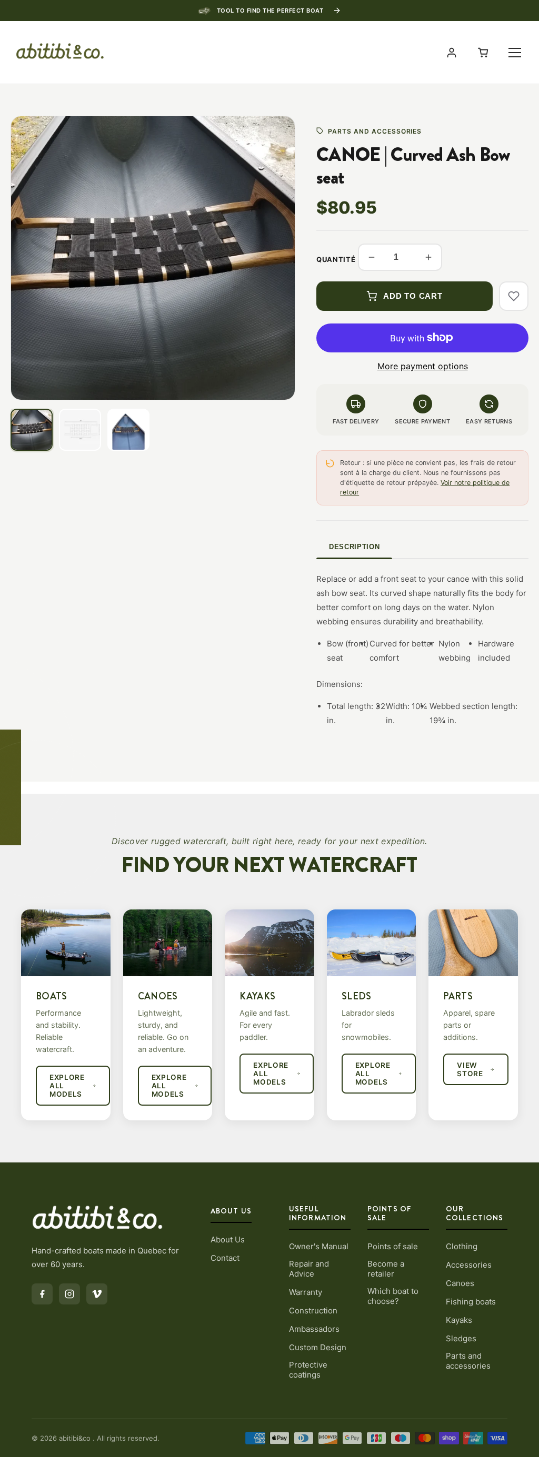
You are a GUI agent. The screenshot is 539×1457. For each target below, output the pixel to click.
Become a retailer (385, 1269)
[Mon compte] (451, 52)
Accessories (469, 1265)
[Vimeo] (96, 1293)
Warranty (305, 1292)
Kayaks (459, 1320)
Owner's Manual (318, 1246)
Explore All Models (67, 1085)
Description (354, 547)
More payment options (422, 366)
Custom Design (317, 1347)
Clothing (461, 1246)
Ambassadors (314, 1329)
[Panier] (483, 52)
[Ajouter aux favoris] (513, 296)
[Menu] (514, 52)
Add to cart (412, 295)
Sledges (461, 1338)
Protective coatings (308, 1370)
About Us (228, 1239)
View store (470, 1069)
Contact (225, 1258)
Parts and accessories (468, 1361)
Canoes (460, 1283)
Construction (313, 1311)
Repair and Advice (309, 1269)
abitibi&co (76, 1438)
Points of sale (392, 1246)
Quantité (335, 259)
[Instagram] (69, 1293)
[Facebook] (42, 1293)
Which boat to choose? (392, 1296)
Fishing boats (471, 1302)
